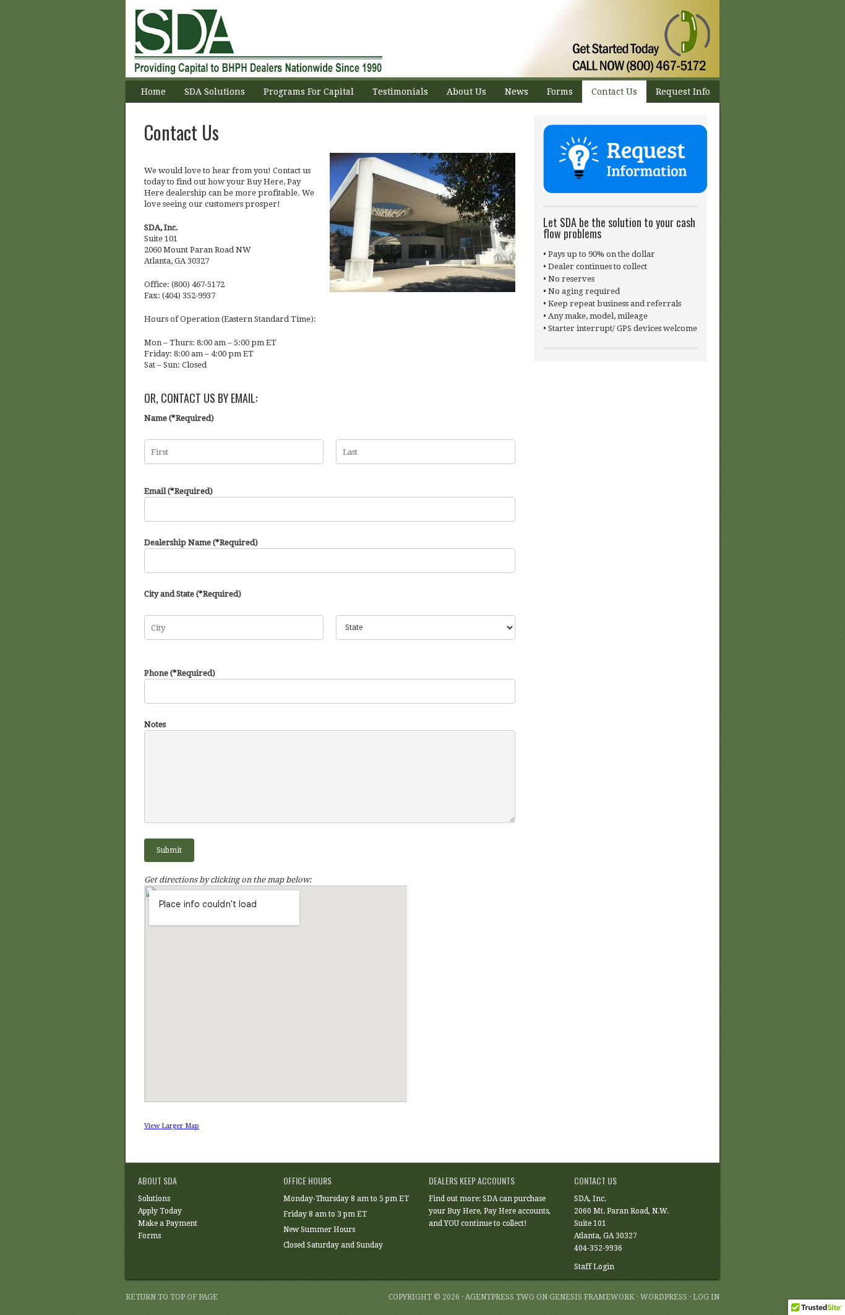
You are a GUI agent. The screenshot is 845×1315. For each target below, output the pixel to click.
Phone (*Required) (179, 673)
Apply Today (160, 1211)
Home (153, 92)
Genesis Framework (592, 1297)
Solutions (154, 1198)
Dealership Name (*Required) (201, 542)
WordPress (663, 1297)
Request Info (683, 92)
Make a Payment (167, 1223)
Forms (560, 92)
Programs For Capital (309, 92)
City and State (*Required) (192, 593)
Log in (706, 1297)
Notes (155, 724)
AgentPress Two (499, 1297)
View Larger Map (171, 1126)
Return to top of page (172, 1297)
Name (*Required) (179, 418)
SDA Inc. (410, 40)
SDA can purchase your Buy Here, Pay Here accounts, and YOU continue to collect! (490, 1211)
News (516, 92)
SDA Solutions (214, 92)
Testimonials (400, 92)
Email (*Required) (178, 491)
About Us (466, 92)
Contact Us (614, 92)
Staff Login (594, 1266)
